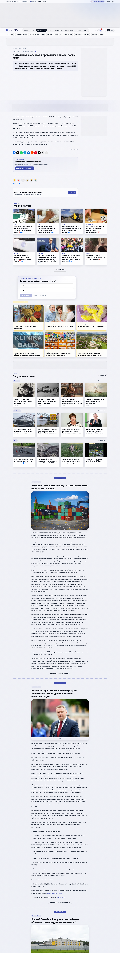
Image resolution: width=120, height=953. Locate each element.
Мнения (79, 30)
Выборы (101, 34)
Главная (26, 30)
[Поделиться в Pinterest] (35, 152)
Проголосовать (25, 295)
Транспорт (49, 34)
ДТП (15, 440)
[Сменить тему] (104, 30)
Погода (25, 34)
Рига (12, 34)
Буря (30, 34)
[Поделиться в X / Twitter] (17, 152)
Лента (32, 30)
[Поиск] (97, 30)
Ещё (85, 30)
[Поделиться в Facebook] (14, 152)
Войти (108, 1)
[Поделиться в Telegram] (24, 152)
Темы (7, 34)
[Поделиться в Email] (42, 152)
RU (108, 30)
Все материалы (102, 380)
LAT (112, 30)
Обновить (103, 375)
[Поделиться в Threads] (39, 152)
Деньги (56, 34)
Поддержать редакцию (97, 1)
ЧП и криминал (58, 30)
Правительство (78, 34)
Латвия (42, 34)
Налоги (61, 34)
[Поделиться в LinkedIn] (28, 152)
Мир (50, 30)
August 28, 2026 (62, 897)
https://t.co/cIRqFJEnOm (54, 893)
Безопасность (68, 34)
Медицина (18, 34)
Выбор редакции (69, 30)
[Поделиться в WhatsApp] (21, 152)
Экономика (36, 34)
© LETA (35, 51)
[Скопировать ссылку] (46, 152)
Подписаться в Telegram (24, 168)
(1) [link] (19, 232)
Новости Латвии (41, 30)
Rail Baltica (17, 410)
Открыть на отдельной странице (60, 673)
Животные (86, 34)
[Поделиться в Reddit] (32, 152)
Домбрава (94, 34)
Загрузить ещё (60, 269)
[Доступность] (112, 1)
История (16, 381)
